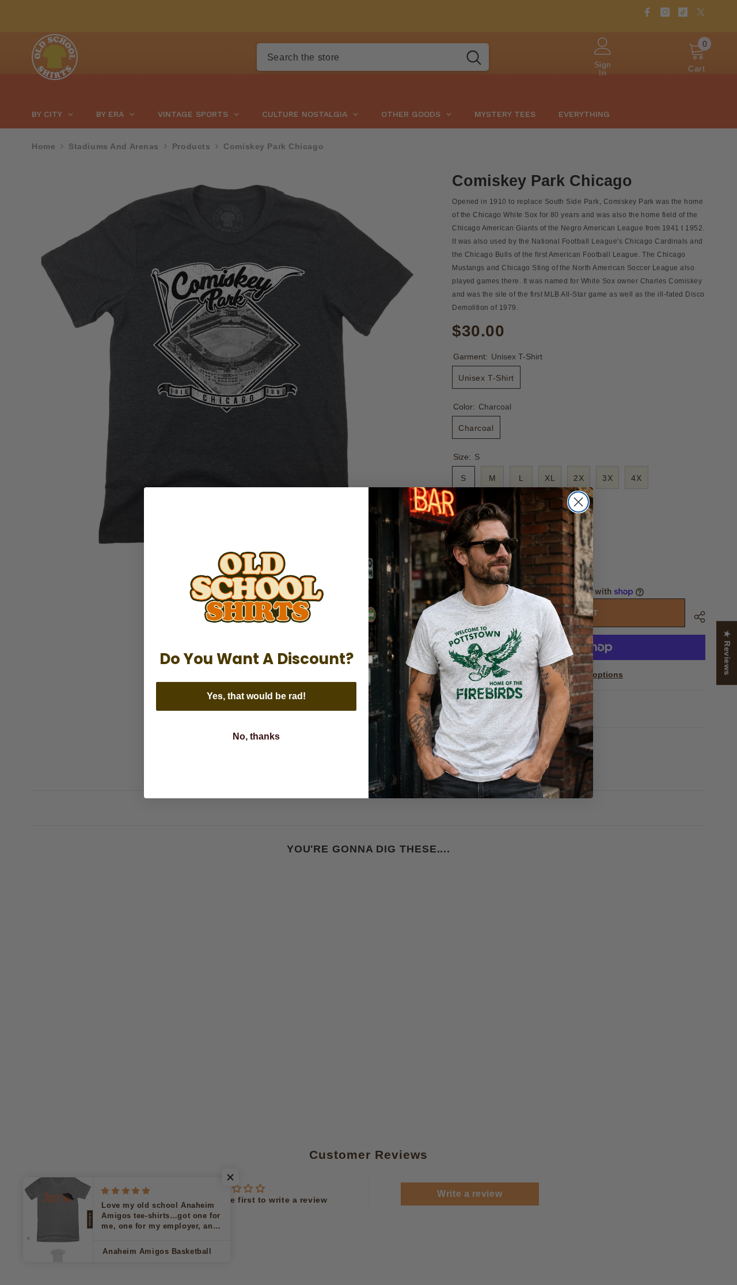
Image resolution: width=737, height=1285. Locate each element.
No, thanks (256, 736)
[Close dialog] (578, 502)
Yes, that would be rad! (256, 696)
